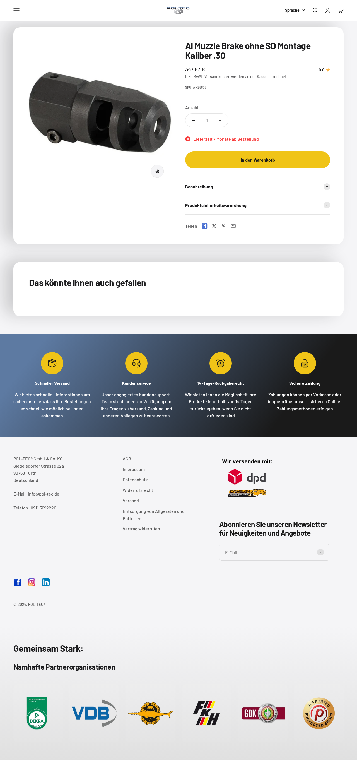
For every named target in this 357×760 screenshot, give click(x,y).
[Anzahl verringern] (193, 120)
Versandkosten (217, 76)
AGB (127, 458)
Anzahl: (192, 107)
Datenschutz (135, 479)
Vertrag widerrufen (141, 528)
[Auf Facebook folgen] (17, 584)
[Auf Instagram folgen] (31, 582)
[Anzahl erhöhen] (220, 120)
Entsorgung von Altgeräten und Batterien (154, 514)
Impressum (134, 469)
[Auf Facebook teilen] (204, 226)
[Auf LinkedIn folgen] (46, 582)
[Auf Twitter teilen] (214, 226)
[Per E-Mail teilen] (233, 226)
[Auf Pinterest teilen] (223, 226)
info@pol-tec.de (43, 493)
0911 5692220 (43, 507)
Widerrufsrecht (138, 490)
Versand (131, 500)
